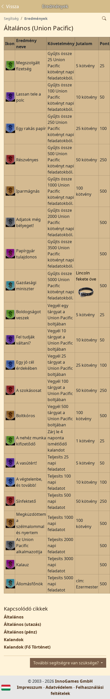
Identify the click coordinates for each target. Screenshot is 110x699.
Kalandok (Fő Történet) (27, 647)
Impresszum (29, 687)
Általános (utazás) (22, 624)
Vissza (12, 6)
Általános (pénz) (20, 632)
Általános (14, 617)
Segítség (11, 18)
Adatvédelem (59, 687)
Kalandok (14, 639)
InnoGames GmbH (74, 681)
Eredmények (36, 18)
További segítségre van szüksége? (66, 663)
